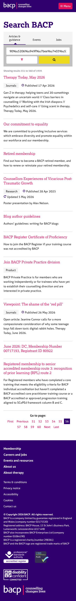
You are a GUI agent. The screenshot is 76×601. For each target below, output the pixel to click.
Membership (12, 448)
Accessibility (11, 494)
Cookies (8, 500)
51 (33, 421)
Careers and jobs (15, 454)
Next (47, 427)
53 (47, 421)
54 (53, 421)
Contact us (10, 506)
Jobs (59, 41)
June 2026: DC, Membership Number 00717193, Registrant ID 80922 (33, 348)
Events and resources (18, 460)
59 (32, 427)
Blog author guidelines (22, 216)
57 (19, 427)
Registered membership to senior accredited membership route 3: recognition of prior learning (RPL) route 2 (38, 368)
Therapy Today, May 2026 (24, 77)
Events (37, 41)
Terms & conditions (15, 482)
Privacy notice (12, 488)
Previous (22, 421)
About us (10, 466)
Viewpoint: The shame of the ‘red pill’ (33, 304)
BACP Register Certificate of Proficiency (35, 237)
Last (56, 427)
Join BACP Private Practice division (32, 262)
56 (67, 421)
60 (39, 427)
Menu (67, 6)
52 (40, 421)
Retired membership (19, 153)
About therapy (14, 472)
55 (60, 421)
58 (25, 427)
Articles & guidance (14, 39)
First (10, 421)
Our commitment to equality (26, 124)
